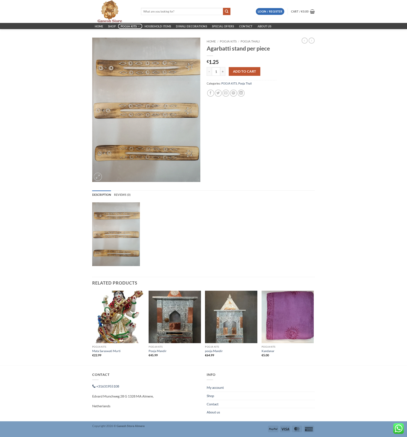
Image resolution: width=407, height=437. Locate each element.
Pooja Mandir (158, 351)
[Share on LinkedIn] (241, 93)
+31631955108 (107, 386)
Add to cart (244, 71)
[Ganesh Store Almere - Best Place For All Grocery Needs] (113, 11)
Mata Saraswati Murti (106, 351)
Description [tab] (101, 194)
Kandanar (268, 351)
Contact (246, 26)
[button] (270, 11)
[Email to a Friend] (225, 93)
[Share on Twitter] (218, 93)
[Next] (313, 327)
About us (264, 26)
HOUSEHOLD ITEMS (158, 26)
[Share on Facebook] (210, 93)
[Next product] (305, 41)
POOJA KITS (129, 26)
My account (215, 387)
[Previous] (92, 327)
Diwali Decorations (191, 26)
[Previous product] (312, 41)
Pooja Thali (250, 41)
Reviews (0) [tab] (122, 194)
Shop (112, 26)
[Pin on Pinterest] (233, 93)
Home (99, 26)
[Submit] (226, 11)
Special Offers (223, 26)
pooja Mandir (214, 351)
